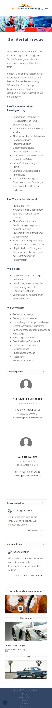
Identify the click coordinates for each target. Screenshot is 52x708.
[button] (5, 703)
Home (24, 694)
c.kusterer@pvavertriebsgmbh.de (27, 418)
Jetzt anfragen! (33, 530)
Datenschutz (24, 706)
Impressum (24, 703)
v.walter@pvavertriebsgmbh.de (27, 476)
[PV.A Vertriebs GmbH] (26, 6)
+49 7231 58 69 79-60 (28, 410)
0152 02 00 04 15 (29, 413)
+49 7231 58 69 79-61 (28, 471)
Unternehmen (24, 697)
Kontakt (25, 700)
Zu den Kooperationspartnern (28, 575)
